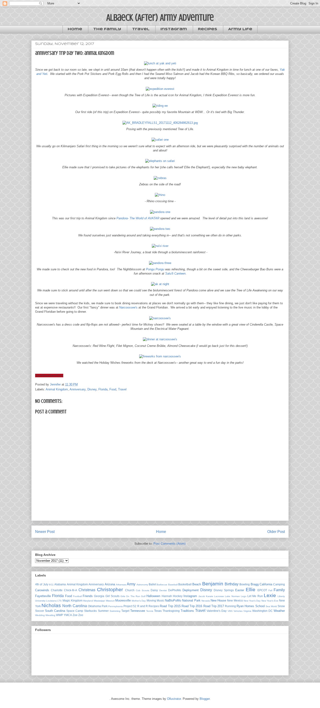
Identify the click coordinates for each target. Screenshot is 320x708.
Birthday (231, 584)
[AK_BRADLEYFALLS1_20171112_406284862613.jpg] (160, 123)
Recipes (207, 29)
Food (112, 389)
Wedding (40, 615)
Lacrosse (219, 596)
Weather (279, 611)
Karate (209, 596)
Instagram (173, 29)
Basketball (185, 584)
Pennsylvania (115, 606)
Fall (270, 590)
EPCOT (262, 590)
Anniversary (78, 389)
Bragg (255, 584)
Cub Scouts (142, 590)
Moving (151, 600)
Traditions (187, 611)
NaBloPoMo (173, 600)
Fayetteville (43, 596)
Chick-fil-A (70, 590)
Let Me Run (255, 596)
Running (230, 606)
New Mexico (235, 600)
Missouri (110, 600)
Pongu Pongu (155, 269)
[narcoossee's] (160, 318)
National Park (191, 600)
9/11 (51, 584)
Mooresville (123, 600)
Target (125, 610)
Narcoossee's (128, 307)
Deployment (190, 590)
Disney (92, 389)
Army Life (240, 29)
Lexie (270, 595)
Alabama (60, 584)
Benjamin (212, 583)
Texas (158, 610)
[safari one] (160, 139)
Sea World (271, 606)
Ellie (250, 589)
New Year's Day (252, 600)
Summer (103, 610)
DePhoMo (174, 590)
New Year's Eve (269, 600)
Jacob (201, 596)
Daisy (154, 590)
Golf (143, 596)
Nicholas (51, 605)
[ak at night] (160, 284)
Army (131, 584)
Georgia (99, 596)
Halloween (153, 596)
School (260, 606)
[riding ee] (160, 105)
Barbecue (162, 584)
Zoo (80, 614)
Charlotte (57, 590)
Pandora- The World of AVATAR (137, 218)
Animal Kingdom (57, 389)
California (266, 584)
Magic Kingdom (72, 600)
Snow (281, 606)
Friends (88, 596)
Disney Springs (224, 590)
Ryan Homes (245, 606)
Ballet (152, 584)
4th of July (41, 584)
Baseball (173, 584)
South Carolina (55, 611)
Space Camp (74, 610)
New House (218, 600)
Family (279, 590)
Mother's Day (139, 600)
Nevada (205, 600)
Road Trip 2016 (192, 606)
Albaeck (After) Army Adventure (160, 17)
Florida (103, 389)
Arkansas (121, 584)
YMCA (68, 614)
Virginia (247, 611)
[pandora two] (160, 229)
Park (105, 606)
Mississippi (99, 600)
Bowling (244, 584)
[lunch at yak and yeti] (160, 63)
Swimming (115, 611)
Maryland (88, 600)
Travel (140, 29)
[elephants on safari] (160, 161)
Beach (196, 584)
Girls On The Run (130, 596)
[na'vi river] (160, 246)
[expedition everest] (160, 89)
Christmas (86, 590)
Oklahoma (94, 606)
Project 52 (129, 606)
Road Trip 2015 (170, 606)
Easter (239, 590)
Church (129, 590)
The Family (107, 29)
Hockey (177, 596)
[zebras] (160, 178)
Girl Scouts (112, 596)
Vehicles (238, 611)
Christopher (110, 589)
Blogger (205, 699)
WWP (59, 614)
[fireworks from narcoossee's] (160, 356)
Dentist (163, 590)
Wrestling (50, 615)
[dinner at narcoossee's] (160, 339)
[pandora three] (160, 263)
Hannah (167, 596)
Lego (243, 596)
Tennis (149, 611)
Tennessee (137, 611)
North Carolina (74, 606)
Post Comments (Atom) (169, 543)
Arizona (110, 584)
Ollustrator (174, 699)
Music (160, 600)
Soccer (39, 610)
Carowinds (42, 590)
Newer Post (45, 532)
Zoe (75, 614)
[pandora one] (160, 212)
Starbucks (90, 610)
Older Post (276, 532)
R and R (142, 606)
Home (75, 29)
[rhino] (160, 195)
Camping (279, 584)
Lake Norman (232, 596)
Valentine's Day (217, 610)
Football (77, 596)
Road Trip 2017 (213, 606)
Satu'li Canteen (175, 273)
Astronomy (142, 584)
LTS (59, 600)
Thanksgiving (171, 610)
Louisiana (51, 600)
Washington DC (262, 610)
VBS (230, 611)
